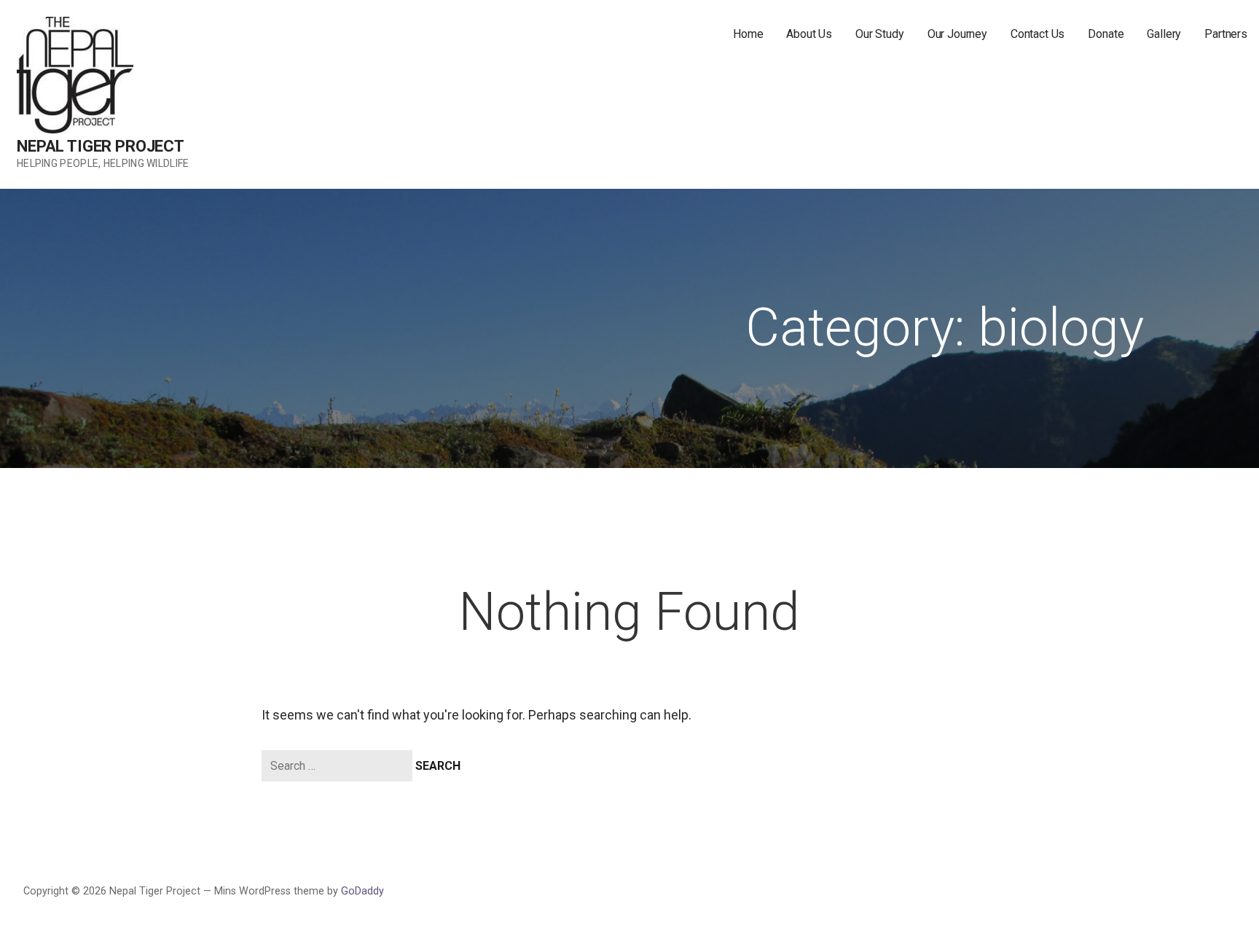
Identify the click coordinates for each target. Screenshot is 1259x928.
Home (748, 34)
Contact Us (1037, 34)
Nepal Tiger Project (100, 146)
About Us (809, 34)
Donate (1105, 34)
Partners (1225, 34)
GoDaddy (362, 891)
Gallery (1164, 34)
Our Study (879, 34)
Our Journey (957, 34)
